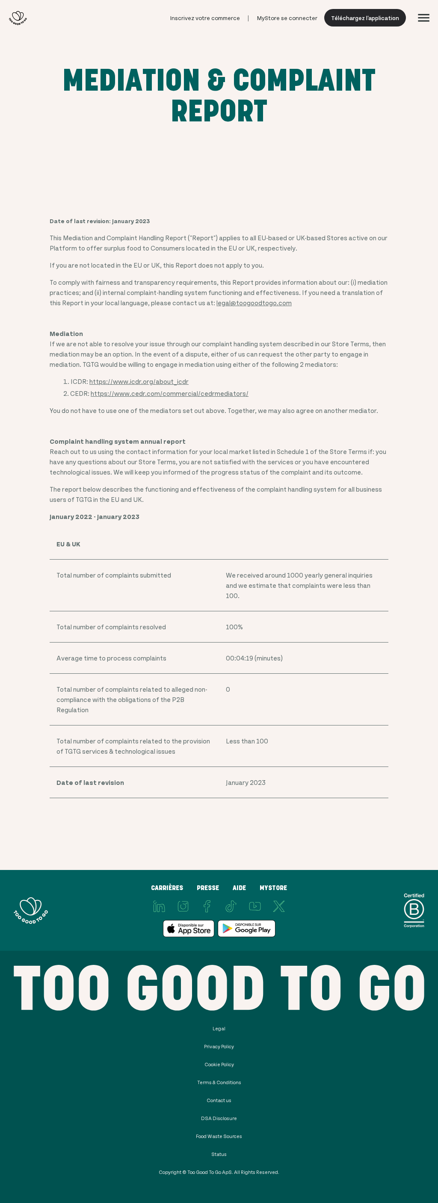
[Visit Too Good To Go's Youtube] (255, 906)
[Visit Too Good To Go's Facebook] (207, 906)
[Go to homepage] (18, 18)
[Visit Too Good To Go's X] (279, 906)
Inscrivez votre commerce (205, 17)
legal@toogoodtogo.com (254, 302)
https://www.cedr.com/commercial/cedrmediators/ (170, 393)
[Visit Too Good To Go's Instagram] (183, 906)
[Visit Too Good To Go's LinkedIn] (159, 906)
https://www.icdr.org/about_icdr (139, 381)
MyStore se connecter (287, 17)
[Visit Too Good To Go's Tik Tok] (231, 906)
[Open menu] (423, 17)
